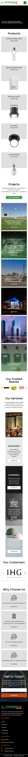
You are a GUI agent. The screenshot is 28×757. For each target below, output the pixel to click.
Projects (4, 727)
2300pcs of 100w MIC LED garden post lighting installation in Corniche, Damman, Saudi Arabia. (14, 278)
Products (4, 724)
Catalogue (5, 730)
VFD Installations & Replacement (14, 364)
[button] (2, 388)
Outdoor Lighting (14, 308)
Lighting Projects (14, 337)
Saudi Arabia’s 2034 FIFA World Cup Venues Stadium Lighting (14, 222)
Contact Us (5, 733)
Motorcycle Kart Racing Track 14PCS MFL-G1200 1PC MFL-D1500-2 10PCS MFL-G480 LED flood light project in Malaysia (14, 249)
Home (3, 722)
